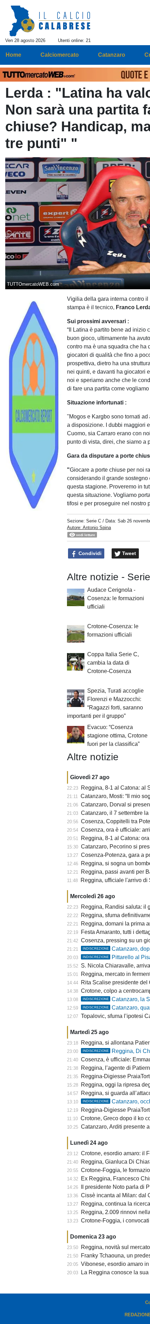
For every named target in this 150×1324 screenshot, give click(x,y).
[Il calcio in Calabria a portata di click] (50, 21)
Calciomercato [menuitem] (59, 55)
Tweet (128, 553)
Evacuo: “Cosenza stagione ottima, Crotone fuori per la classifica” (117, 735)
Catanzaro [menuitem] (111, 55)
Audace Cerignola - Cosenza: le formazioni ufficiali (115, 598)
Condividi (89, 553)
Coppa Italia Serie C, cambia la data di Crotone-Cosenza (113, 662)
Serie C (93, 521)
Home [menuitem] (13, 55)
